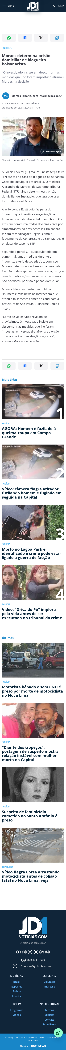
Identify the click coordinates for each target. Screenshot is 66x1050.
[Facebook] (18, 952)
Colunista (49, 982)
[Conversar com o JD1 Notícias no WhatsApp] (58, 1032)
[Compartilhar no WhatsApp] (9, 38)
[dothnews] (38, 1046)
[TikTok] (41, 952)
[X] (30, 952)
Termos (49, 1010)
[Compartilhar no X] (41, 38)
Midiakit (49, 1015)
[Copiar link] (57, 38)
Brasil (16, 982)
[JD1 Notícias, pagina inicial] (33, 6)
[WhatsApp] (47, 952)
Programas (16, 1010)
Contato (49, 1019)
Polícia (17, 991)
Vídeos (17, 1015)
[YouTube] (36, 952)
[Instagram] (24, 952)
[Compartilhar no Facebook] (25, 38)
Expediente (49, 1024)
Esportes (16, 986)
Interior (16, 996)
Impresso (49, 986)
